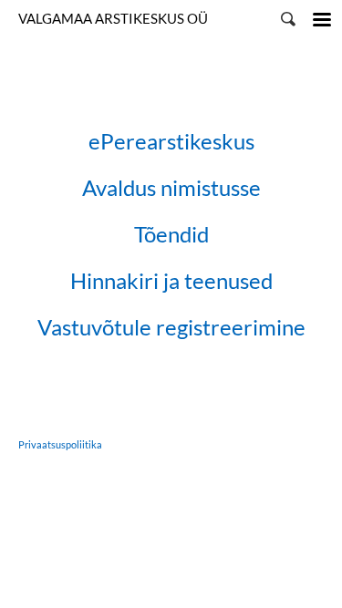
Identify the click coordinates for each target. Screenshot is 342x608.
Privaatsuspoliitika (60, 444)
